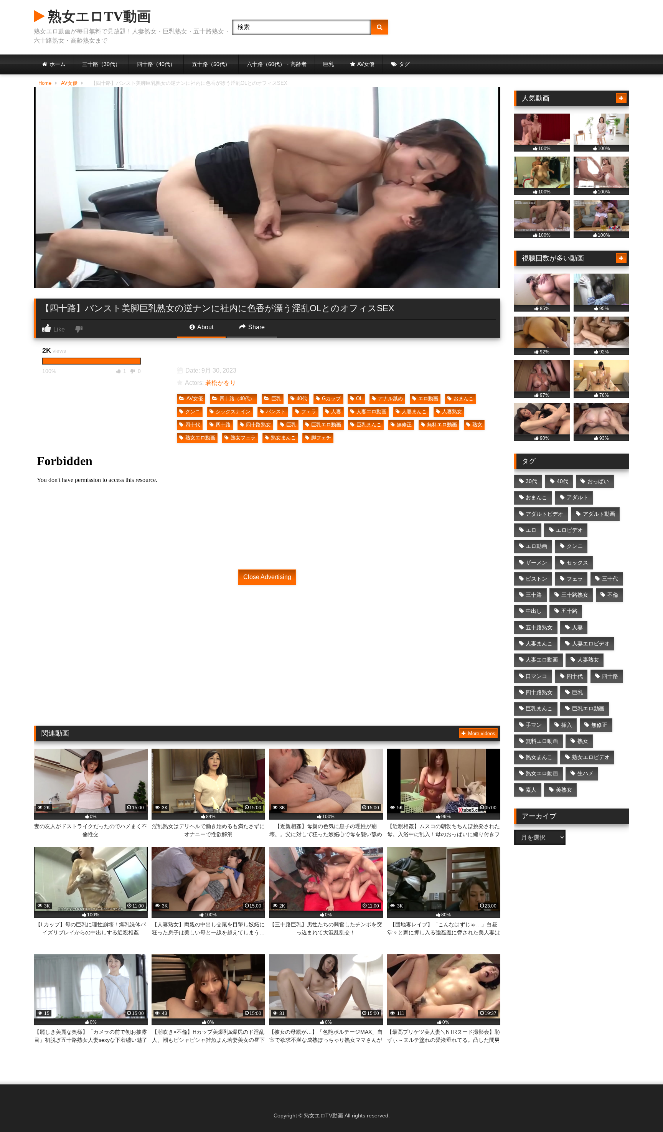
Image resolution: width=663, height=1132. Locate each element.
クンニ (192, 411)
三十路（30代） (101, 64)
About (204, 327)
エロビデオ (569, 530)
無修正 (404, 424)
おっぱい (598, 481)
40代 (302, 398)
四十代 (192, 424)
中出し (534, 611)
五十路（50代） (211, 64)
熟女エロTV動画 (98, 16)
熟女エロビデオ (591, 757)
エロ (531, 530)
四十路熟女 (258, 424)
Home (44, 83)
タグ (404, 64)
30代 (531, 481)
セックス (577, 562)
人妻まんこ (414, 411)
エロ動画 (428, 398)
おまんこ (463, 398)
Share (256, 327)
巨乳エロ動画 (326, 424)
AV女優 (365, 64)
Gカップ (331, 398)
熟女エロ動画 (200, 438)
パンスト (276, 411)
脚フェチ (321, 438)
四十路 (223, 424)
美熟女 (564, 790)
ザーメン (536, 562)
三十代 (610, 579)
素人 (531, 790)
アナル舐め (390, 398)
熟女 (477, 424)
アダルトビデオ (544, 514)
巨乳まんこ (368, 424)
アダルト (577, 497)
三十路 (534, 595)
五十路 (569, 611)
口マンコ (536, 676)
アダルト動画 (599, 514)
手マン (534, 725)
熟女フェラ (243, 438)
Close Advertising (267, 577)
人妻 (336, 411)
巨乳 (328, 64)
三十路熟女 (574, 595)
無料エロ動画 (442, 424)
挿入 (566, 725)
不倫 (612, 595)
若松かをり (220, 383)
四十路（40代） (156, 64)
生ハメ (585, 773)
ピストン (536, 579)
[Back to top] (639, 1109)
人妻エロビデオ (591, 643)
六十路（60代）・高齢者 (277, 64)
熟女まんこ (283, 438)
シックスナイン (233, 411)
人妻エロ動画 (371, 411)
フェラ (308, 411)
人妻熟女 (452, 411)
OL (359, 398)
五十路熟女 (539, 627)
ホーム (57, 64)
